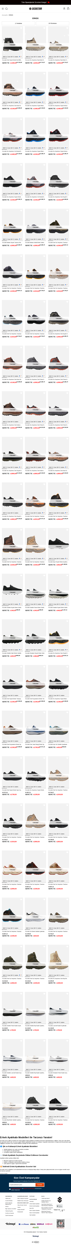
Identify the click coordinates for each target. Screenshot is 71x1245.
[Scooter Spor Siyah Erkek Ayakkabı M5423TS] (58, 544)
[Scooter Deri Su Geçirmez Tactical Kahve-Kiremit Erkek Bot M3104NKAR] (35, 866)
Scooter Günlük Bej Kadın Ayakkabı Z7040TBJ (35, 1025)
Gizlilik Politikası (8, 1200)
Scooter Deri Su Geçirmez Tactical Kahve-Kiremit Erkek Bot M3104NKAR (35, 884)
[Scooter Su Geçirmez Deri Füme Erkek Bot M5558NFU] (35, 362)
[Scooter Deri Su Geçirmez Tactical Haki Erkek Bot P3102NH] (12, 961)
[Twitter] (63, 1209)
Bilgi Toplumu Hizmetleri (10, 1208)
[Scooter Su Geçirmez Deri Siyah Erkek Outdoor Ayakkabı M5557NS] (12, 498)
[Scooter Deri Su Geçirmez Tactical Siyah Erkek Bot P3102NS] (35, 1102)
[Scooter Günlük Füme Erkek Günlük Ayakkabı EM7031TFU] (35, 590)
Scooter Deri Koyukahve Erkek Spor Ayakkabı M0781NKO (12, 744)
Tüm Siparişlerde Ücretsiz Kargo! (34, 2)
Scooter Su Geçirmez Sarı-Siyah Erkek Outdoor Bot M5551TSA (58, 653)
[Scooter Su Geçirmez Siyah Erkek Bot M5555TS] (12, 179)
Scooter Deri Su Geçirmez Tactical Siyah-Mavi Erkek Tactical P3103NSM (12, 333)
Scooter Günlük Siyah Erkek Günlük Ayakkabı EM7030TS (58, 607)
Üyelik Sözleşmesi (9, 1215)
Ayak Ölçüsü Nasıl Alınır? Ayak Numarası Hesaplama (47, 1205)
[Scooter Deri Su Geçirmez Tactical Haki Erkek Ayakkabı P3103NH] (58, 914)
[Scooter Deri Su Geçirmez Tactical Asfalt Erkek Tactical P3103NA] (35, 316)
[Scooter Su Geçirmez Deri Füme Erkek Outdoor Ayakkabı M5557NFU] (58, 407)
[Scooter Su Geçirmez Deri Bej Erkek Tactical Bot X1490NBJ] (58, 961)
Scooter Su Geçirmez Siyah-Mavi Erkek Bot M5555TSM (35, 151)
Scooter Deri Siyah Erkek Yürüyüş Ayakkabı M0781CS (12, 698)
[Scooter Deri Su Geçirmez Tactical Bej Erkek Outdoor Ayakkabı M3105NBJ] (12, 866)
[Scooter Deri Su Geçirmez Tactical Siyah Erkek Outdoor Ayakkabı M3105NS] (58, 819)
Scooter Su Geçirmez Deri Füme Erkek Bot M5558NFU (35, 379)
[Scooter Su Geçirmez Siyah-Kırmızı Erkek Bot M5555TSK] (58, 133)
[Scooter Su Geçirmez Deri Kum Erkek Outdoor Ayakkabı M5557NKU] (58, 453)
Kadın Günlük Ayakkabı (34, 1212)
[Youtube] (62, 1210)
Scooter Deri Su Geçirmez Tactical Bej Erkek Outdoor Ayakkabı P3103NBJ (58, 790)
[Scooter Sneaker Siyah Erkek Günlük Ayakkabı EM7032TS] (35, 635)
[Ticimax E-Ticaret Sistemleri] (35, 1236)
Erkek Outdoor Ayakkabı (34, 1203)
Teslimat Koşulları (9, 1211)
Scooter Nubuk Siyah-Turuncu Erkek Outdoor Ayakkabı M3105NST (12, 242)
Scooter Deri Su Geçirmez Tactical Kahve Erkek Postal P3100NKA (12, 562)
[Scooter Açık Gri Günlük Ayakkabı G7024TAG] (58, 727)
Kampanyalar (20, 1211)
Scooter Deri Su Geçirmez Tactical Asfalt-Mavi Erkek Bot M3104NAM (12, 931)
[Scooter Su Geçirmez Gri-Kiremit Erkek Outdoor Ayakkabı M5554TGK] (12, 133)
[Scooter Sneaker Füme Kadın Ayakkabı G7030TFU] (58, 1055)
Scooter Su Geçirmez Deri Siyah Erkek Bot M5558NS (58, 197)
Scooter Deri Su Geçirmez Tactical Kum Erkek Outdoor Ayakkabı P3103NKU (58, 288)
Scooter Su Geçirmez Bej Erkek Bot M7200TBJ (35, 60)
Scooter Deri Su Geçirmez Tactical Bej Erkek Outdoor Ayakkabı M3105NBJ (12, 884)
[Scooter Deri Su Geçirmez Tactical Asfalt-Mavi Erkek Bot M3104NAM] (12, 914)
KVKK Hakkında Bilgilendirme (8, 1203)
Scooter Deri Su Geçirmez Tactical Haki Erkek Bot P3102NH (12, 978)
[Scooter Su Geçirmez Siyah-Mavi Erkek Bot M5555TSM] (35, 133)
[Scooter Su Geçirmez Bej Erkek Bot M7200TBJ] (35, 42)
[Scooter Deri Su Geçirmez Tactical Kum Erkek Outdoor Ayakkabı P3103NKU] (58, 270)
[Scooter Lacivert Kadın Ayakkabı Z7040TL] (58, 1008)
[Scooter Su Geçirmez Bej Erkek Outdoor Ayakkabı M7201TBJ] (58, 42)
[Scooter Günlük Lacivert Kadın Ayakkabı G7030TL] (12, 1055)
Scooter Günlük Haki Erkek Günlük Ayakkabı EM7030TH (12, 653)
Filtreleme (53, 23)
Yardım (19, 1207)
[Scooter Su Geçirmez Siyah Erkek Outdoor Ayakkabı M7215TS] (35, 772)
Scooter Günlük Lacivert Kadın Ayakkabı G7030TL (12, 1073)
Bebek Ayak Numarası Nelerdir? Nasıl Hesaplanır (47, 1212)
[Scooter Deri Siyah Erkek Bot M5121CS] (12, 42)
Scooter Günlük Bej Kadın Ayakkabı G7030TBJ (35, 1073)
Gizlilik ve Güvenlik (9, 1213)
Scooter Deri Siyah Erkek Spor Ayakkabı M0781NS (12, 790)
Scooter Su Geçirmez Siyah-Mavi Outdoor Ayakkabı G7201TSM (58, 698)
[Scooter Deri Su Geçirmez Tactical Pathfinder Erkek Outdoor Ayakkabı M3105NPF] (35, 498)
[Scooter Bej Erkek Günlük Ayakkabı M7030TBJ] (12, 1102)
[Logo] (10, 1224)
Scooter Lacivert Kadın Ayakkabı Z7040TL (58, 1025)
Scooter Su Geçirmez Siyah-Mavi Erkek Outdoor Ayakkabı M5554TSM (35, 105)
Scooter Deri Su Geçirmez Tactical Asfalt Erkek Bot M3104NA (12, 288)
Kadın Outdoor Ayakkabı (34, 1210)
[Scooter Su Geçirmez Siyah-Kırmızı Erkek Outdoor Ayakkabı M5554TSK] (58, 88)
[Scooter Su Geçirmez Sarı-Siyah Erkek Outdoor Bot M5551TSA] (58, 635)
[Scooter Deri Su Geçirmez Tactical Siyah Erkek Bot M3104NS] (58, 1102)
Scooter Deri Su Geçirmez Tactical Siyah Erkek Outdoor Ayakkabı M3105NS (58, 837)
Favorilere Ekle (21, 28)
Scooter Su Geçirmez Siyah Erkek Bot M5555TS (12, 197)
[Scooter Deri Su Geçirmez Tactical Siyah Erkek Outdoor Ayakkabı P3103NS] (12, 819)
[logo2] (59, 1199)
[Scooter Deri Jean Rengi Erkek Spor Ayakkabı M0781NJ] (35, 727)
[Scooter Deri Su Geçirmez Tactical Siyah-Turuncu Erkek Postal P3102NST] (58, 498)
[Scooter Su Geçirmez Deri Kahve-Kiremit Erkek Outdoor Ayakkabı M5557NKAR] (35, 453)
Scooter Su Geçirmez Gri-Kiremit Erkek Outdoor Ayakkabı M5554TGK (12, 151)
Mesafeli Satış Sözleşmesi (22, 1200)
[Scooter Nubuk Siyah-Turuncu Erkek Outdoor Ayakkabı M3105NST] (12, 225)
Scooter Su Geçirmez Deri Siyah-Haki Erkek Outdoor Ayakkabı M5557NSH (12, 470)
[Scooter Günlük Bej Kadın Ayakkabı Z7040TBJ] (35, 1008)
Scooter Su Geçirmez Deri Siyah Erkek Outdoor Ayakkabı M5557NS (12, 516)
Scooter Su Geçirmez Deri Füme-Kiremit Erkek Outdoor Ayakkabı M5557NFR (35, 425)
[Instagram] (64, 1209)
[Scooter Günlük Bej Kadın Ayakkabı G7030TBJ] (35, 1055)
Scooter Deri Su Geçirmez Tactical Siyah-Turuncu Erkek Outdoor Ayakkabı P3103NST (35, 288)
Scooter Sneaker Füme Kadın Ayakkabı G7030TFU (58, 1073)
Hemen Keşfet (3, 1173)
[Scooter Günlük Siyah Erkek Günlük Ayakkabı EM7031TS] (12, 590)
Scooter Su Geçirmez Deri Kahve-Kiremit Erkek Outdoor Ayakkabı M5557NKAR (35, 470)
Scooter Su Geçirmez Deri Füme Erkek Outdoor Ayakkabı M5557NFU (58, 425)
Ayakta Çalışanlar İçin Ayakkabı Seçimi (46, 1201)
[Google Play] (59, 1206)
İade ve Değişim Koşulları (22, 1198)
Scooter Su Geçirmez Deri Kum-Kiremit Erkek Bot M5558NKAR (12, 379)
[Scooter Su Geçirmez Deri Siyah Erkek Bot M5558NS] (58, 179)
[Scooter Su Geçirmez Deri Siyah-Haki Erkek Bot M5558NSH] (58, 316)
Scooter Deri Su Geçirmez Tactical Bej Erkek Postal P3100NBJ (35, 562)
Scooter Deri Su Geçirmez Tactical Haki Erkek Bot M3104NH (58, 242)
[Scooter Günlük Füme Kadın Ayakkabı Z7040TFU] (12, 1008)
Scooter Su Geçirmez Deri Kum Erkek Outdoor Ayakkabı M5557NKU (58, 470)
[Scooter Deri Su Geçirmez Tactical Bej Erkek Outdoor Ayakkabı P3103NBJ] (58, 772)
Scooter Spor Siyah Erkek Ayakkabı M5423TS (58, 562)
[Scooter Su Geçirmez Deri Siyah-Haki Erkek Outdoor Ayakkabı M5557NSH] (12, 453)
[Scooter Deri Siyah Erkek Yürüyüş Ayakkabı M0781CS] (12, 681)
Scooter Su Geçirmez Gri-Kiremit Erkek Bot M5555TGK (35, 197)
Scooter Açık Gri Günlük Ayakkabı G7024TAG (58, 744)
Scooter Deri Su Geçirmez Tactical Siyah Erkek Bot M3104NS (58, 1120)
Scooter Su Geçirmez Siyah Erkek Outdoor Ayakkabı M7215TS (35, 790)
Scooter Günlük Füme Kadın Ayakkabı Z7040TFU (12, 1025)
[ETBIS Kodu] (60, 1224)
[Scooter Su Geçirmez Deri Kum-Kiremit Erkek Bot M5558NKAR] (12, 362)
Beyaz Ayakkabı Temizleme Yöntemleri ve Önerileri (47, 1208)
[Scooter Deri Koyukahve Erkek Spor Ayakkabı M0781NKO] (12, 727)
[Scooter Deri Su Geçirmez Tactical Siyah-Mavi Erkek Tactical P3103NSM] (12, 316)
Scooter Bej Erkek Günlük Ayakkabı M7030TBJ (12, 1120)
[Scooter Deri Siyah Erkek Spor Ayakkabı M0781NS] (12, 772)
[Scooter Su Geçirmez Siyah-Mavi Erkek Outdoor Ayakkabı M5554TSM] (35, 88)
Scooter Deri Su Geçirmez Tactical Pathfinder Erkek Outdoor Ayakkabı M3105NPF (35, 516)
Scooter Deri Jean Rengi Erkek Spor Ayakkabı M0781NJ (35, 744)
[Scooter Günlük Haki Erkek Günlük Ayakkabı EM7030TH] (12, 635)
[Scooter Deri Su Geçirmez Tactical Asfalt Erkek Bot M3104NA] (12, 270)
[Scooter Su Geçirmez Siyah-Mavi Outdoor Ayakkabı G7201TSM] (58, 681)
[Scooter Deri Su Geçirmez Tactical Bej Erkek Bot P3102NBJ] (35, 819)
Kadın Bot (31, 1208)
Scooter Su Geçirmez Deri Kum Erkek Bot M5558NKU (12, 105)
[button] (4, 149)
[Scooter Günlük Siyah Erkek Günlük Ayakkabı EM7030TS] (58, 590)
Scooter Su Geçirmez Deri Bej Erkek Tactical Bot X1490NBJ (58, 978)
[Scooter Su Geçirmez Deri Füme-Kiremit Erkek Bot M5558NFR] (58, 362)
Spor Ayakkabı (32, 1215)
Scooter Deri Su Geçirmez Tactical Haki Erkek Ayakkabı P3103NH (58, 931)
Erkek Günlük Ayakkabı (34, 1206)
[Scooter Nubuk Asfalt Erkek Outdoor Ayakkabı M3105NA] (35, 225)
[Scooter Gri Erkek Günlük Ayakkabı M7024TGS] (35, 914)
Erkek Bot (31, 1201)
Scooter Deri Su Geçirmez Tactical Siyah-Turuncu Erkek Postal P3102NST (58, 516)
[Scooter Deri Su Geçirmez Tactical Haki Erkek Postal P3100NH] (35, 961)
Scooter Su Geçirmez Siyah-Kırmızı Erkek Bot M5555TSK (58, 151)
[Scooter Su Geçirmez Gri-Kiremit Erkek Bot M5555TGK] (35, 179)
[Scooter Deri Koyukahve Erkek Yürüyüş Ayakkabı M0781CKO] (35, 681)
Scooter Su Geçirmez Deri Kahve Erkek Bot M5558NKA (12, 425)
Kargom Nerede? (21, 1209)
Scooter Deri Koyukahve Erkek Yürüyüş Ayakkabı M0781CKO (35, 698)
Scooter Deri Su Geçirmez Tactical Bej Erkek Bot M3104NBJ (58, 884)
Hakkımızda (7, 1198)
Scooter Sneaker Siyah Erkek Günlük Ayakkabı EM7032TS (35, 653)
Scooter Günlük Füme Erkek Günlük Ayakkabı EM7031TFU (35, 607)
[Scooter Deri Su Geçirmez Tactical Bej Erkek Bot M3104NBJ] (58, 866)
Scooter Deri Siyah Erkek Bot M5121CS (12, 60)
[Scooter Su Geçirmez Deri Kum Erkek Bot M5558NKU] (12, 88)
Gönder (39, 1185)
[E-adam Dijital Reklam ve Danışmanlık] (35, 1242)
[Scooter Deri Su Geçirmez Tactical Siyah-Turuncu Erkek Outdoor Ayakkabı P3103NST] (35, 270)
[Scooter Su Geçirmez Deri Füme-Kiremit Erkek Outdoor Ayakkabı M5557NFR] (35, 407)
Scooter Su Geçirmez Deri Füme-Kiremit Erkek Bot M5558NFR (58, 379)
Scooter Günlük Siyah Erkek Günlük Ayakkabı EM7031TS (12, 607)
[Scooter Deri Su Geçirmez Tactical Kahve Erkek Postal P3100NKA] (12, 544)
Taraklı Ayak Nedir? (46, 1198)
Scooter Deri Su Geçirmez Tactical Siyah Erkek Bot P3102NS (35, 1120)
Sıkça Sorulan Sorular (22, 1205)
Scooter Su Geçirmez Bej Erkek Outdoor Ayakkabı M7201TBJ (58, 60)
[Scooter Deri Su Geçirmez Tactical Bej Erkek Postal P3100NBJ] (35, 544)
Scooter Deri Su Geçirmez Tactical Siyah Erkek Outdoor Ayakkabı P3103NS (12, 837)
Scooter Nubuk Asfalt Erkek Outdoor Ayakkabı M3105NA (35, 242)
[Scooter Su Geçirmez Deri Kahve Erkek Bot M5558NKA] (12, 407)
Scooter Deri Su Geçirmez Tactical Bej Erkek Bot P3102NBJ (35, 837)
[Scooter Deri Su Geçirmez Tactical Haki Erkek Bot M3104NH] (58, 225)
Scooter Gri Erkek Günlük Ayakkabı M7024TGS (35, 931)
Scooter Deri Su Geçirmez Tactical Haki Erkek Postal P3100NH (35, 978)
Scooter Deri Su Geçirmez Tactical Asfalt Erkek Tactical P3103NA (35, 333)
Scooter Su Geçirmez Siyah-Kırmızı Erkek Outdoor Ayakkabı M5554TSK (58, 105)
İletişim (7, 1206)
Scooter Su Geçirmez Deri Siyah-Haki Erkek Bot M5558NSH (58, 333)
